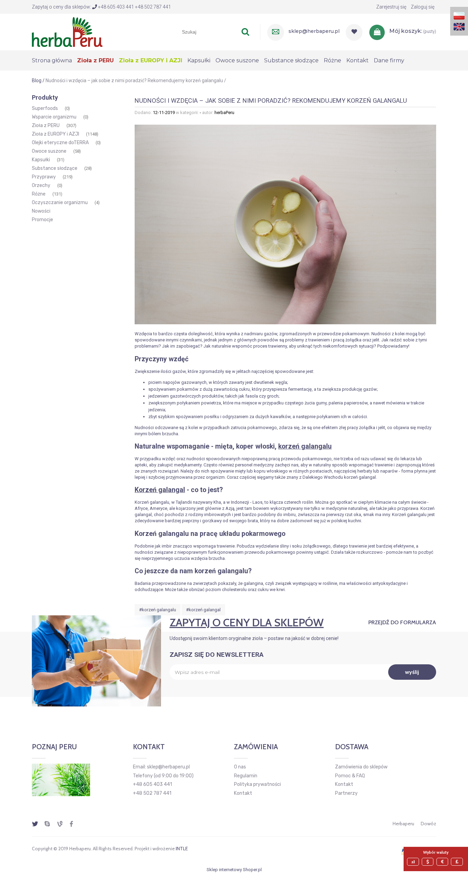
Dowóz (428, 823)
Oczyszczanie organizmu (60, 202)
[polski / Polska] (459, 15)
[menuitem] (54, 60)
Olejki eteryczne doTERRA (60, 143)
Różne (39, 194)
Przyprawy (44, 177)
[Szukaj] (245, 32)
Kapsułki (41, 160)
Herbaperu (403, 823)
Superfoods (45, 108)
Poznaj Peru (54, 746)
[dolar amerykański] (428, 861)
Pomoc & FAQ (350, 776)
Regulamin (245, 776)
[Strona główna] (67, 31)
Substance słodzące (54, 168)
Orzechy (41, 185)
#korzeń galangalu (157, 609)
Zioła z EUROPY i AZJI (55, 134)
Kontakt (243, 793)
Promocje (42, 220)
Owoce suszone (49, 151)
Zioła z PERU (46, 125)
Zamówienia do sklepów (361, 767)
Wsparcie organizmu (54, 117)
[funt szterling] (458, 861)
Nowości (41, 211)
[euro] (443, 861)
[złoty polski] (414, 861)
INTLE (182, 848)
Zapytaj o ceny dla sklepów (247, 622)
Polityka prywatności (257, 784)
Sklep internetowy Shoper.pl (234, 869)
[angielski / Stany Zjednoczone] (459, 26)
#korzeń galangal (203, 609)
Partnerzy (346, 793)
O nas (240, 767)
